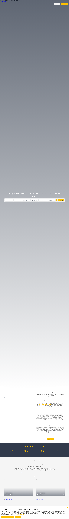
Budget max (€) (34, 200)
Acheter (27, 3)
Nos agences (39, 3)
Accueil (23, 3)
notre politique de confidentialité (19, 514)
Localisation (25, 200)
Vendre (31, 3)
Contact (34, 3)
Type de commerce (51, 200)
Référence (41, 200)
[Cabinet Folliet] (7, 4)
